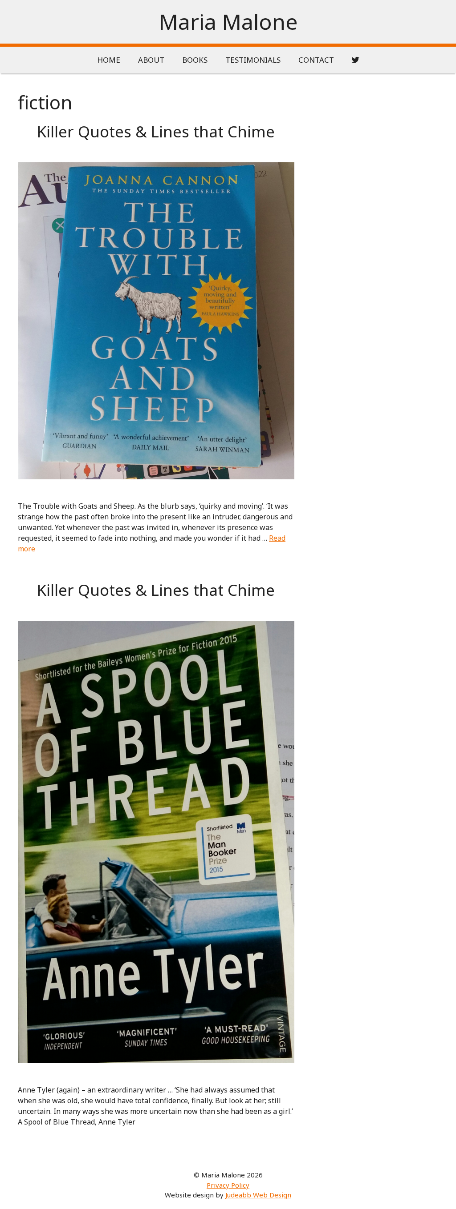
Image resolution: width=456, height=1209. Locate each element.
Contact (316, 60)
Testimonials (253, 60)
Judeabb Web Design (258, 1194)
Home (108, 60)
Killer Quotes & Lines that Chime (156, 131)
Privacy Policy (228, 1185)
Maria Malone (228, 21)
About (151, 60)
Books (195, 60)
